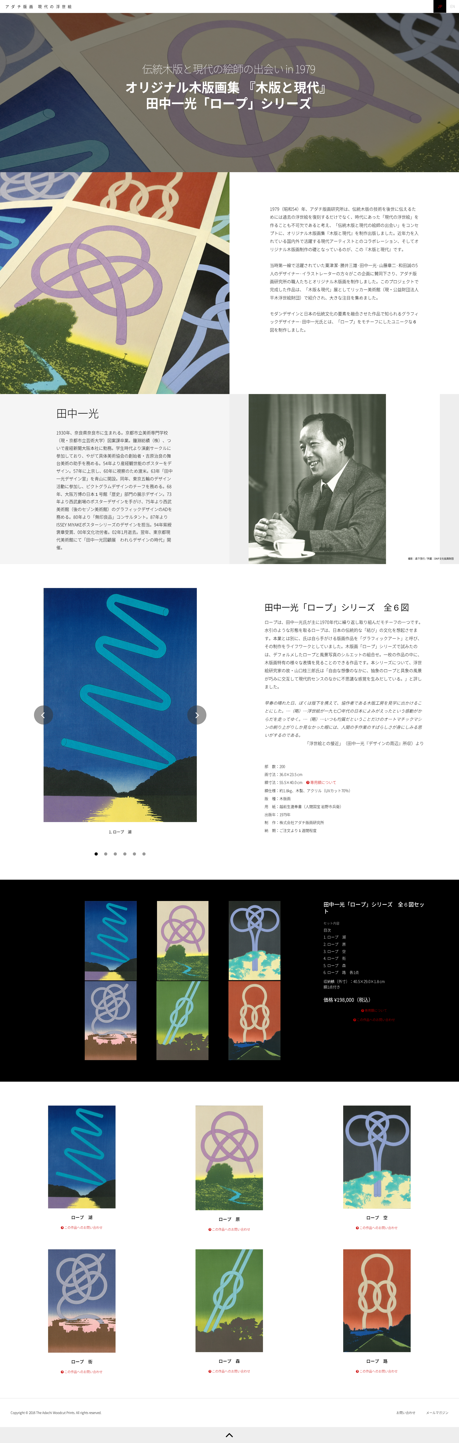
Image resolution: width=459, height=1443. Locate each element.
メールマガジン (437, 1412)
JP (440, 6)
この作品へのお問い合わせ (375, 1019)
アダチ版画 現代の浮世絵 (39, 7)
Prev (43, 715)
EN (452, 6)
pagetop (229, 1435)
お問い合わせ (405, 1412)
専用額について (322, 782)
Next (196, 715)
